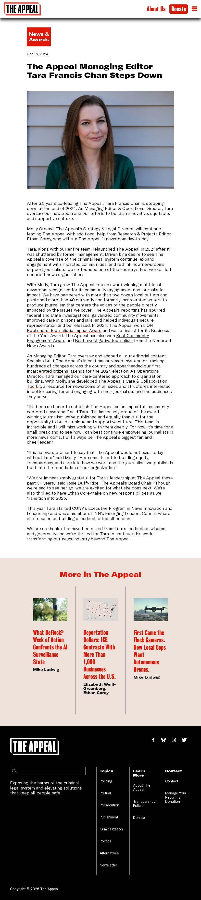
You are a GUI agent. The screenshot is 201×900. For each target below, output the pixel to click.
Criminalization (111, 829)
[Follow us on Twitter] (186, 740)
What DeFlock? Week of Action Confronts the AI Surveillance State (50, 647)
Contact (171, 781)
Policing (106, 781)
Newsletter (108, 865)
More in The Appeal (100, 574)
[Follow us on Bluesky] (166, 740)
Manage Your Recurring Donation (175, 797)
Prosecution (109, 805)
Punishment (109, 817)
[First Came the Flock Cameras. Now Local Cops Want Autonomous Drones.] (151, 609)
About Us (156, 9)
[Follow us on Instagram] (176, 740)
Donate (178, 9)
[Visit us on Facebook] (156, 740)
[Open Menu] (194, 9)
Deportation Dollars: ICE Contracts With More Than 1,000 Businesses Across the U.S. (99, 654)
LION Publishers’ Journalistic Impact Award (90, 327)
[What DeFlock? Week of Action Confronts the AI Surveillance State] (50, 609)
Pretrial (105, 793)
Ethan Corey (96, 692)
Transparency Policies (144, 803)
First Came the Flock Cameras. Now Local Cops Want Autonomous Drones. (150, 651)
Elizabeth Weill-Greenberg (99, 686)
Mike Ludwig (46, 669)
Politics (105, 841)
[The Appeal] (22, 8)
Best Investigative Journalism (104, 340)
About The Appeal (141, 787)
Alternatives (109, 853)
